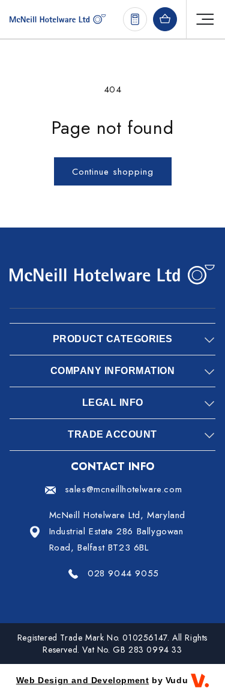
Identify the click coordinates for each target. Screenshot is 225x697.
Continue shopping (113, 171)
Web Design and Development (82, 680)
